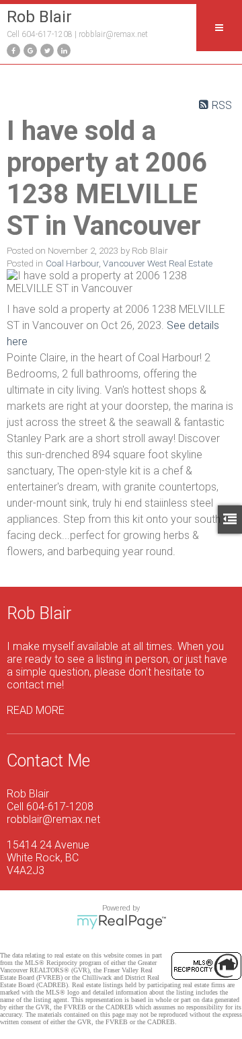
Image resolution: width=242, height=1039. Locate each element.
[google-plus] (28, 49)
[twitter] (45, 49)
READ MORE (36, 710)
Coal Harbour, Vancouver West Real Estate (129, 263)
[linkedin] (62, 49)
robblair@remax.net (113, 34)
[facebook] (11, 49)
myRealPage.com (121, 921)
